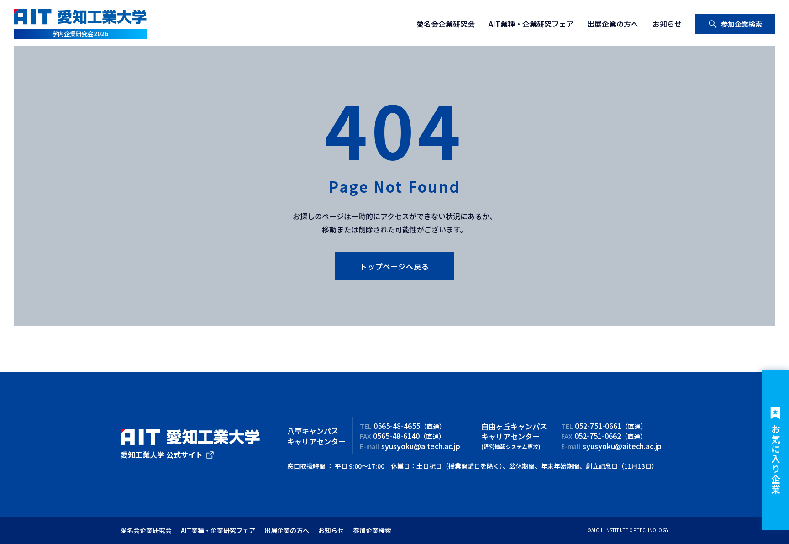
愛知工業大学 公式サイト (162, 454)
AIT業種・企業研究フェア (531, 23)
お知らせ (667, 23)
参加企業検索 (741, 24)
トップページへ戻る (394, 266)
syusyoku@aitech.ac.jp (420, 445)
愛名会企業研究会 (445, 23)
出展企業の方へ (612, 23)
